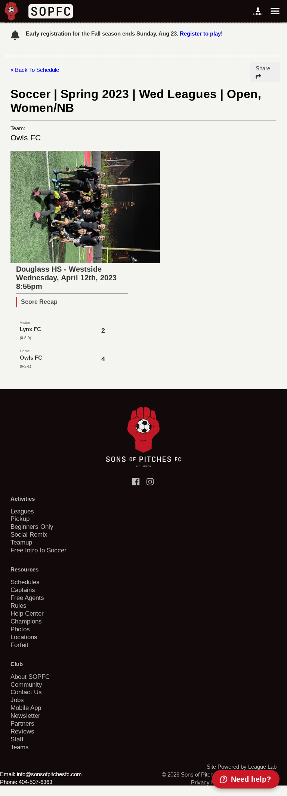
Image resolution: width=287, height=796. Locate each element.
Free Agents (27, 597)
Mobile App (25, 707)
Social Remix (28, 534)
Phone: (8, 782)
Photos (20, 629)
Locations (23, 637)
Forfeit (19, 644)
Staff (17, 739)
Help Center (27, 613)
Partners (22, 723)
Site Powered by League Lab (242, 766)
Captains (22, 589)
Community (26, 684)
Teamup (21, 542)
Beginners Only (31, 526)
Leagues (22, 511)
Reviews (22, 731)
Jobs (17, 699)
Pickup (20, 518)
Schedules (25, 582)
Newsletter (25, 715)
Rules (18, 605)
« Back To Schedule (34, 70)
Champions (26, 621)
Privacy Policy (208, 782)
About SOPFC (30, 676)
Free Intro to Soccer (38, 550)
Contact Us (26, 692)
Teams (19, 747)
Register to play (200, 33)
